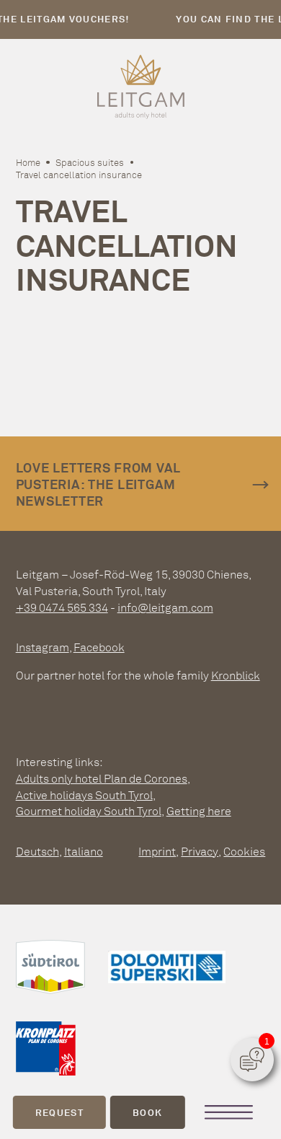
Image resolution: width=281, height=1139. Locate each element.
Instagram (42, 647)
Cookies (244, 851)
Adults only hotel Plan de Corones (101, 778)
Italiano (83, 851)
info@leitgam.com (165, 607)
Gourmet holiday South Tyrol (88, 811)
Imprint (157, 851)
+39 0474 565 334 (62, 607)
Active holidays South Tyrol (84, 795)
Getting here (198, 811)
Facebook (99, 647)
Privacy (199, 851)
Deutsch (37, 851)
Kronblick (235, 675)
